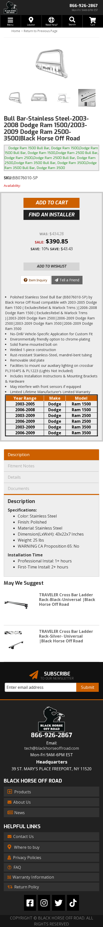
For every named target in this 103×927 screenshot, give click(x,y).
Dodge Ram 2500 (18, 158)
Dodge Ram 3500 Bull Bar (35, 163)
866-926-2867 (51, 735)
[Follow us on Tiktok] (73, 903)
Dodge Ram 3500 (72, 163)
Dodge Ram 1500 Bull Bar (28, 148)
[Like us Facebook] (30, 903)
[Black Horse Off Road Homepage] (26, 7)
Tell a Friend (69, 280)
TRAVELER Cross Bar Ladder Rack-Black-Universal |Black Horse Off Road (67, 599)
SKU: (8, 178)
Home (16, 31)
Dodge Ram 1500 (65, 148)
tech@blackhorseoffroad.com (51, 748)
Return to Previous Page (41, 31)
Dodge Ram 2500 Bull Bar (77, 153)
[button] (72, 21)
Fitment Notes (21, 466)
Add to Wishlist (51, 266)
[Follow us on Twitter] (58, 903)
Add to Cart (52, 202)
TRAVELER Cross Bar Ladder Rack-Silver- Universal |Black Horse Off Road (66, 636)
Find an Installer (51, 214)
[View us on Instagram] (44, 903)
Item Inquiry (38, 280)
